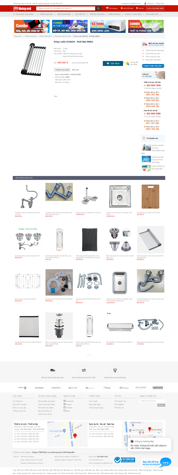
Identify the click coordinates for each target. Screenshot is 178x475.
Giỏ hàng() (113, 8)
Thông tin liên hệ (19, 411)
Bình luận (75, 70)
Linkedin (69, 408)
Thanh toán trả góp (96, 408)
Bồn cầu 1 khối (35, 470)
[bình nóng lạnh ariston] (158, 390)
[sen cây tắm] (56, 390)
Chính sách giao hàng (46, 404)
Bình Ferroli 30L (67, 473)
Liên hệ (141, 8)
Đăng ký (151, 3)
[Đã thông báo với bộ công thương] (124, 463)
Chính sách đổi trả (45, 414)
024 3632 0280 (103, 429)
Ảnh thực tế (118, 408)
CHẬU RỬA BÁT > (47, 36)
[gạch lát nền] (124, 390)
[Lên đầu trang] (89, 356)
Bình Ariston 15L (134, 473)
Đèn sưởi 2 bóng (116, 470)
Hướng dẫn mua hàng (46, 401)
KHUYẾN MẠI (128, 8)
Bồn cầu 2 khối (23, 470)
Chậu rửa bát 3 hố (24, 473)
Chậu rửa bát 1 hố (53, 473)
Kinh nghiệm (119, 404)
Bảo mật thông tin (45, 411)
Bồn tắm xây (90, 470)
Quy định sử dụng (19, 404)
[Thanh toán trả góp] (153, 68)
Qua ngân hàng (94, 404)
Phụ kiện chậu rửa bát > (64, 36)
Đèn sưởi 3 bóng (102, 470)
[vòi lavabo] (22, 390)
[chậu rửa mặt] (39, 390)
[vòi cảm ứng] (73, 390)
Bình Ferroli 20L (81, 473)
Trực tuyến (93, 401)
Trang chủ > (19, 36)
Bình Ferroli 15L (94, 473)
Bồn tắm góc (79, 470)
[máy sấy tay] (107, 390)
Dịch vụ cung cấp (19, 408)
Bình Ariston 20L (121, 473)
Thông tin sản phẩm (62, 70)
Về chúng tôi (17, 401)
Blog (67, 411)
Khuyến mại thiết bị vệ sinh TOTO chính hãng (157, 159)
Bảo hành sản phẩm (45, 408)
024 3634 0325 (38, 429)
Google (68, 404)
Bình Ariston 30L (107, 473)
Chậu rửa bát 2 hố (38, 473)
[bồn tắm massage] (90, 390)
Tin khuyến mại (120, 401)
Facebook (69, 401)
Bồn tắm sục (68, 470)
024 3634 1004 (25, 429)
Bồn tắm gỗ (58, 470)
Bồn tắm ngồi (47, 470)
